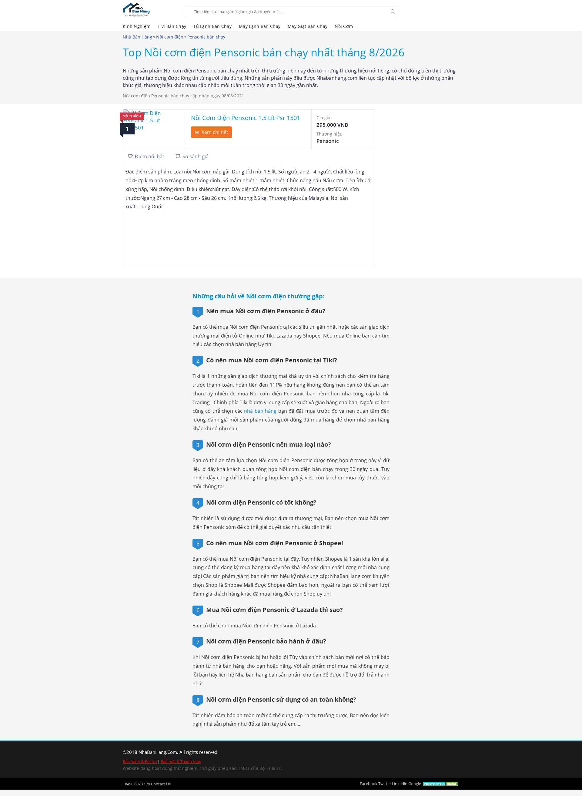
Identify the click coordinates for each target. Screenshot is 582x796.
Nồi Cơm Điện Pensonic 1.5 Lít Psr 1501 (245, 118)
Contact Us (161, 784)
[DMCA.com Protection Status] (440, 783)
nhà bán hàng (260, 411)
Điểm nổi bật (149, 156)
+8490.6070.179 (136, 784)
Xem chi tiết (215, 132)
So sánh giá (195, 156)
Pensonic (327, 140)
